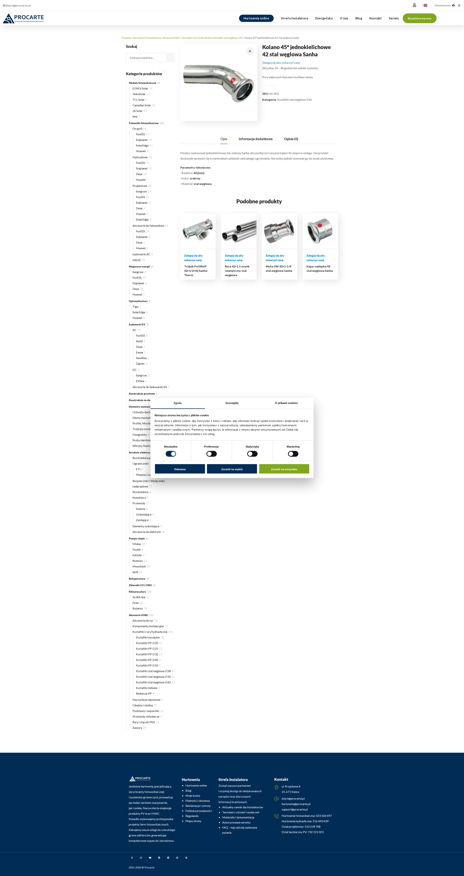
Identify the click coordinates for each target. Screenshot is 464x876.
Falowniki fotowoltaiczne (146, 123)
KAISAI (138, 555)
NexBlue (142, 358)
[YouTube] (150, 857)
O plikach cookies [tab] (286, 403)
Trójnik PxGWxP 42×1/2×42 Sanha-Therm (196, 271)
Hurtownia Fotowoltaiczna (147, 37)
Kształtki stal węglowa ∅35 (155, 676)
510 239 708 (312, 826)
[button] (420, 18)
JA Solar (139, 110)
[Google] (177, 857)
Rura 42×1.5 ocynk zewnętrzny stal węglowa (237, 271)
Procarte (126, 37)
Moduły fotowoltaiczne (144, 82)
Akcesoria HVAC (171, 37)
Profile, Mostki (144, 423)
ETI (139, 469)
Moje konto (192, 795)
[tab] (223, 139)
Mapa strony (193, 821)
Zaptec (141, 363)
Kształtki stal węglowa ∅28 (155, 671)
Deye (141, 174)
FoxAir (137, 549)
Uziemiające (145, 514)
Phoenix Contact (147, 474)
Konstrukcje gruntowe (143, 393)
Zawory (139, 727)
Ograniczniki (142, 463)
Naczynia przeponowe (147, 699)
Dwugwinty (140, 434)
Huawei (143, 151)
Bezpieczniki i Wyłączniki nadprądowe (148, 483)
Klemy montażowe (146, 417)
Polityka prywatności (198, 810)
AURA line (141, 597)
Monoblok (141, 566)
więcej (138, 259)
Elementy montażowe (143, 406)
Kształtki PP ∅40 (148, 659)
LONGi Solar (142, 88)
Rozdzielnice (141, 492)
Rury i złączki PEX (145, 722)
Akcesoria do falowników (150, 225)
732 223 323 (316, 832)
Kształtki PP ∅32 (149, 654)
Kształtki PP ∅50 (148, 665)
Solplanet (144, 139)
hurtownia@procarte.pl (296, 804)
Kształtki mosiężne (150, 637)
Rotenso (139, 560)
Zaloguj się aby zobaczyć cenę (281, 62)
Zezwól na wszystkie (284, 469)
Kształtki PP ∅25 (149, 648)
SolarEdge (144, 145)
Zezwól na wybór (232, 469)
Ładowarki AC (142, 254)
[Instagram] (459, 5)
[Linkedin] (159, 857)
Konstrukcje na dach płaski (146, 400)
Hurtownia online (196, 785)
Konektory (140, 497)
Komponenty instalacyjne (150, 626)
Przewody (140, 503)
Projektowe (141, 185)
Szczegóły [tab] (232, 403)
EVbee (141, 381)
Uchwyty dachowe (145, 412)
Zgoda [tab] (178, 403)
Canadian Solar (143, 105)
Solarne (142, 508)
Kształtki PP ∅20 (149, 643)
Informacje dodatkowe (256, 139)
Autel (140, 341)
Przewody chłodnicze (147, 716)
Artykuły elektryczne (143, 452)
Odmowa (180, 469)
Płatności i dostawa (197, 800)
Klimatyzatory (140, 591)
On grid (139, 128)
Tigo (136, 306)
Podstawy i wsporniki (147, 710)
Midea (138, 544)
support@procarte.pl (295, 809)
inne (136, 116)
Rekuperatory (139, 578)
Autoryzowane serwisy (236, 822)
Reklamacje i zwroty (198, 805)
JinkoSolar (141, 94)
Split (137, 572)
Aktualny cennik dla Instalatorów (242, 807)
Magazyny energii (141, 266)
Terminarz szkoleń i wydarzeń (240, 812)
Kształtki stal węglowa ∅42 (228, 37)
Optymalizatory (139, 301)
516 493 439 (320, 821)
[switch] (211, 454)
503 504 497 (323, 815)
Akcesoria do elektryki (148, 531)
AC (136, 330)
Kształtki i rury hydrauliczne (197, 37)
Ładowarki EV (139, 324)
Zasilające (143, 520)
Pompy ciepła (139, 538)
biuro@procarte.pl (293, 798)
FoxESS (142, 134)
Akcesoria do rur (144, 620)
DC (135, 369)
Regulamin (191, 816)
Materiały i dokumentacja (238, 817)
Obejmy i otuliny (144, 705)
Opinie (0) (291, 139)
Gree (137, 602)
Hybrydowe (142, 157)
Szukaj (170, 57)
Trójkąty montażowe (146, 429)
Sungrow (143, 191)
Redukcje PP (145, 693)
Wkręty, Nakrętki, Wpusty (150, 445)
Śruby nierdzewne (144, 440)
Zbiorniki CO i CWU (142, 585)
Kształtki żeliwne (148, 688)
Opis (223, 139)
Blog (188, 790)
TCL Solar (139, 99)
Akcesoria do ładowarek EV (151, 387)
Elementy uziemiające (147, 526)
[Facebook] (453, 5)
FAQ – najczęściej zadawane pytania (239, 830)
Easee (141, 352)
